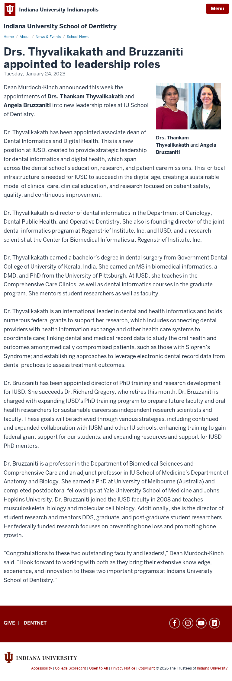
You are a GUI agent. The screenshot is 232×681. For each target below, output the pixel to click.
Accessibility (41, 668)
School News (78, 36)
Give (9, 623)
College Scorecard (70, 668)
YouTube (201, 623)
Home (9, 36)
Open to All (98, 668)
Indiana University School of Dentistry (60, 26)
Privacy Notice (123, 668)
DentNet (35, 623)
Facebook (174, 623)
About (25, 36)
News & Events (48, 36)
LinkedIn (214, 623)
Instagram (187, 623)
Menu (217, 8)
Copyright (146, 668)
